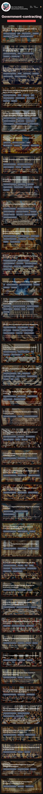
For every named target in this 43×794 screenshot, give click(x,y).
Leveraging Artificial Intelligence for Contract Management (21, 282)
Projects (36, 7)
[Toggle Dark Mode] (40, 7)
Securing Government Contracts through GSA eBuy (19, 562)
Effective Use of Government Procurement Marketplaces (20, 324)
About (31, 7)
